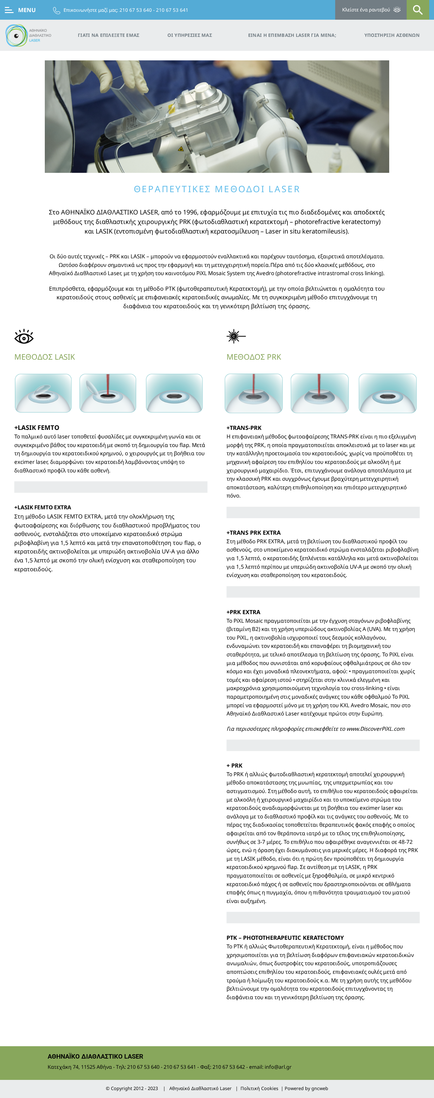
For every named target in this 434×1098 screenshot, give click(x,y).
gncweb (319, 1088)
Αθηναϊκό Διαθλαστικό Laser (200, 1088)
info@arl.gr (278, 1066)
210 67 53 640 (135, 10)
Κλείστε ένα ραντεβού (366, 9)
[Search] (418, 10)
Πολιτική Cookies (259, 1088)
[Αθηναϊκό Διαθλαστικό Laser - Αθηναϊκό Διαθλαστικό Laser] (36, 35)
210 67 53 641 (172, 10)
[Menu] (9, 10)
